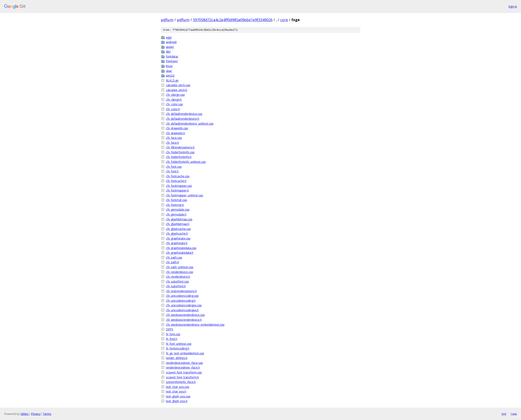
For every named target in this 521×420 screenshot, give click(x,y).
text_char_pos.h (176, 391)
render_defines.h (176, 358)
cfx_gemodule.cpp (177, 209)
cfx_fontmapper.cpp (179, 186)
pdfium (167, 19)
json (513, 414)
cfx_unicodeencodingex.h (182, 310)
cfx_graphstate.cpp (178, 238)
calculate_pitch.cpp (178, 85)
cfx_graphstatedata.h (179, 253)
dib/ (168, 51)
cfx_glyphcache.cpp (178, 229)
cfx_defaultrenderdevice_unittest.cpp (189, 123)
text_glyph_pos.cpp (178, 396)
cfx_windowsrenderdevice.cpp (185, 315)
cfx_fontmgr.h (175, 205)
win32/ (170, 75)
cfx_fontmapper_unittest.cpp (184, 195)
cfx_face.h (172, 143)
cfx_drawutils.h (175, 133)
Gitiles (24, 414)
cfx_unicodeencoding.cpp (182, 296)
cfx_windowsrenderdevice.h (184, 320)
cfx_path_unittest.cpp (179, 267)
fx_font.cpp (173, 334)
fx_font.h (171, 339)
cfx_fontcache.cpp (177, 176)
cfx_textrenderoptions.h (181, 291)
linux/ (169, 66)
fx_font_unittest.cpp (179, 344)
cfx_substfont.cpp (177, 281)
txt (503, 414)
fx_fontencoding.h (177, 348)
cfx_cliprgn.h (174, 99)
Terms (47, 414)
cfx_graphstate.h (176, 243)
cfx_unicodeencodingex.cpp (184, 305)
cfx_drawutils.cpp (177, 128)
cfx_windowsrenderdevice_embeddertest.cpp (195, 324)
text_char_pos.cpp (177, 387)
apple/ (170, 47)
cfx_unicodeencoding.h (181, 300)
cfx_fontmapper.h (177, 190)
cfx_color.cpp (174, 104)
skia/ (169, 71)
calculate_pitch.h (176, 90)
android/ (171, 42)
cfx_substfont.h (176, 286)
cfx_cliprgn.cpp (175, 95)
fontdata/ (172, 56)
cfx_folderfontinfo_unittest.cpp (186, 162)
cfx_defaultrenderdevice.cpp (184, 114)
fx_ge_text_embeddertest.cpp (185, 353)
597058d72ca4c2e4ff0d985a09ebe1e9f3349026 (233, 19)
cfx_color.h (173, 109)
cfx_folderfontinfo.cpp (180, 152)
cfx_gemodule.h (176, 214)
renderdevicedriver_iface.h (183, 367)
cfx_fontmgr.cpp (176, 200)
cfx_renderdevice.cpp (179, 272)
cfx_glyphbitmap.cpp (179, 219)
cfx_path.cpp (174, 257)
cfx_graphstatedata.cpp (181, 248)
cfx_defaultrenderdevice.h (182, 119)
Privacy (35, 414)
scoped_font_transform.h (182, 377)
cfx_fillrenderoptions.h (180, 147)
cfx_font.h (172, 171)
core (284, 19)
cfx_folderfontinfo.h (179, 157)
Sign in (512, 6)
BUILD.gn (172, 80)
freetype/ (172, 61)
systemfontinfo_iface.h (181, 382)
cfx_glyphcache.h (177, 233)
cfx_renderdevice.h (178, 277)
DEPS (169, 329)
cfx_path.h (172, 262)
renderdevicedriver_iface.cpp (184, 363)
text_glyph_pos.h (176, 401)
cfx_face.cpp (174, 138)
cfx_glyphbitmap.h (177, 224)
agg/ (169, 37)
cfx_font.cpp (174, 167)
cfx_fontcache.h (176, 181)
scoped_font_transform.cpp (184, 372)
